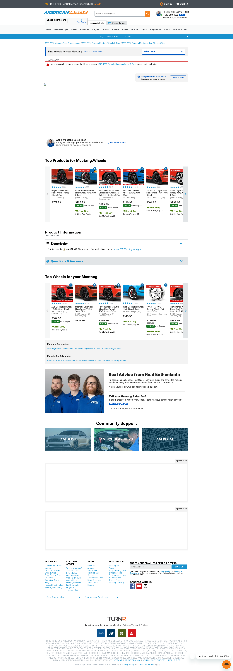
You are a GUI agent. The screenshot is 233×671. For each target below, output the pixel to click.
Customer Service (73, 578)
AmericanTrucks (112, 625)
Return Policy (71, 573)
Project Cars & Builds (53, 565)
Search (147, 14)
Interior (134, 29)
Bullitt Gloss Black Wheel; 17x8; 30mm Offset (133, 309)
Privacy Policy (165, 571)
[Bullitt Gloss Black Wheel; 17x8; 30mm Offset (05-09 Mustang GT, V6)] (133, 293)
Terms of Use (72, 590)
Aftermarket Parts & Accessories (61, 360)
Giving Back (92, 570)
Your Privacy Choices (154, 660)
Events (48, 568)
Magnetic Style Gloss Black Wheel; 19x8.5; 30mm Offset (61, 194)
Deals (48, 29)
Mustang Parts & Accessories (60, 348)
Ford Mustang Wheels (111, 348)
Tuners (167, 29)
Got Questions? (72, 575)
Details (97, 4)
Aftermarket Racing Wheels (114, 360)
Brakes (74, 29)
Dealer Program (94, 580)
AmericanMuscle (93, 625)
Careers (91, 575)
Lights (144, 29)
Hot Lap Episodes (52, 570)
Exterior (116, 29)
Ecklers (144, 625)
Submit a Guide (94, 573)
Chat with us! (71, 580)
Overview (91, 565)
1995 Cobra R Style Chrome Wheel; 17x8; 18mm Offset (156, 311)
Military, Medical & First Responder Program (73, 585)
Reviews (91, 585)
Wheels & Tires (180, 29)
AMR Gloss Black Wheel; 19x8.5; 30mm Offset (62, 310)
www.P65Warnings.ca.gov (127, 249)
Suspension (155, 29)
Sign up (179, 567)
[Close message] (187, 36)
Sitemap (117, 660)
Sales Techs (92, 582)
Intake (125, 29)
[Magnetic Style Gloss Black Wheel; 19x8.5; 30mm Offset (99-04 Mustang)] (62, 177)
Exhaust (105, 29)
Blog (47, 582)
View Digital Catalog (53, 587)
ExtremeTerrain (130, 625)
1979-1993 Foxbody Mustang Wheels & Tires (101, 43)
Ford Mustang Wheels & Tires (87, 348)
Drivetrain (85, 29)
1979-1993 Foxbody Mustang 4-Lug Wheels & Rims (143, 43)
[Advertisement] (116, 482)
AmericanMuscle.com (66, 12)
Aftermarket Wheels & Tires (89, 360)
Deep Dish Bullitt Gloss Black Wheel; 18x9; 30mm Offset (85, 194)
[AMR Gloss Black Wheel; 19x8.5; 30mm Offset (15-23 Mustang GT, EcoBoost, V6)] (62, 293)
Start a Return (72, 570)
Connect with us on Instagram (145, 586)
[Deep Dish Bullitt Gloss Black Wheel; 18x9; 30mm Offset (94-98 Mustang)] (86, 177)
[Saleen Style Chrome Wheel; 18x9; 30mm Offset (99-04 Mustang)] (181, 177)
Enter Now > (127, 37)
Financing (49, 578)
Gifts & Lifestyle (61, 29)
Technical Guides (52, 580)
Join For (178, 78)
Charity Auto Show (95, 578)
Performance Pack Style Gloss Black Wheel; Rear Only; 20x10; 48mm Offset (109, 195)
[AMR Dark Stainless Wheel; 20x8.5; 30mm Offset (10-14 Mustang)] (133, 177)
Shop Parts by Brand (53, 575)
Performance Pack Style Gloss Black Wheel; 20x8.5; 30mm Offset (109, 311)
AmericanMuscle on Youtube (139, 586)
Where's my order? (74, 568)
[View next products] (185, 194)
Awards (91, 568)
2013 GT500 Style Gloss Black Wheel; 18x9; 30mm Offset (157, 194)
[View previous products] (47, 194)
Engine (95, 29)
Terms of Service (147, 664)
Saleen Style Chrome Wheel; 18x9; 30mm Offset (179, 194)
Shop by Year (50, 573)
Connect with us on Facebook (132, 586)
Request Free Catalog (54, 585)
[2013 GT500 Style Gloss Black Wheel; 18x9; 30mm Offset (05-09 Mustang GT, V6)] (157, 177)
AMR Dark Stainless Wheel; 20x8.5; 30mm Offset (131, 194)
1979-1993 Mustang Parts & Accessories (62, 43)
